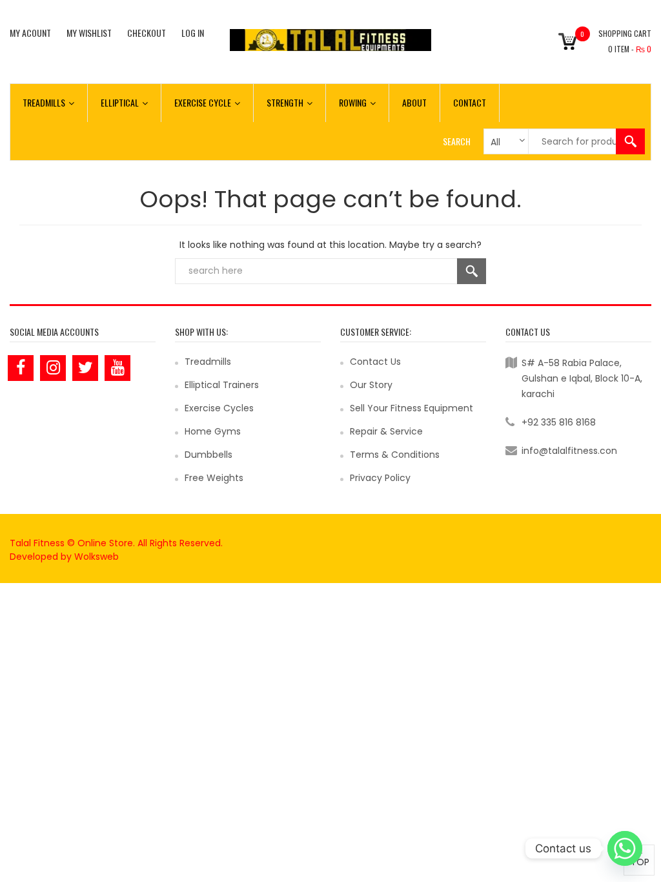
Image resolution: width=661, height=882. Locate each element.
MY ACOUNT (30, 32)
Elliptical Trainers (222, 384)
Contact (469, 102)
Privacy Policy (380, 477)
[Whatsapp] (624, 848)
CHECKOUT (146, 32)
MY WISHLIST (89, 32)
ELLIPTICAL (120, 102)
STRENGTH (285, 102)
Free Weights (214, 477)
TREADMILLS (44, 102)
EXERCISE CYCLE (202, 102)
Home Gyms (213, 431)
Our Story (371, 384)
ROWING (353, 102)
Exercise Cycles (219, 408)
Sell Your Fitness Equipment (411, 408)
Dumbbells (208, 454)
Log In (192, 32)
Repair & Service (386, 431)
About (414, 102)
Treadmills (208, 361)
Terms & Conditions (395, 454)
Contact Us (375, 361)
